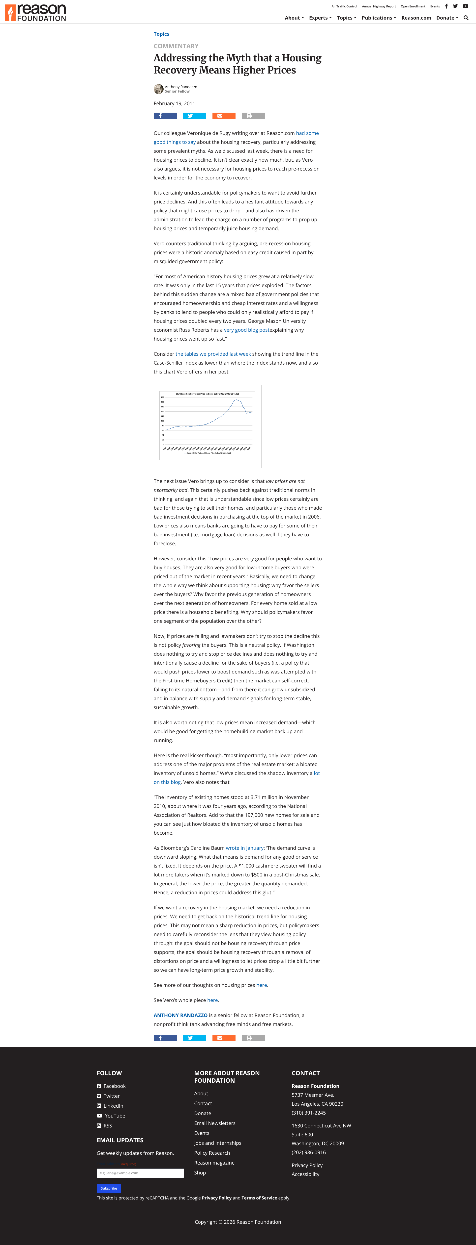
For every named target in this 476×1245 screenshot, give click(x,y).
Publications (377, 17)
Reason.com (416, 17)
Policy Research (212, 1152)
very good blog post (246, 329)
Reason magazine (214, 1162)
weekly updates (124, 1153)
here (261, 985)
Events (435, 6)
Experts (318, 17)
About (292, 17)
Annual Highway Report (379, 6)
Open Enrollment (413, 6)
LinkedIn (113, 1105)
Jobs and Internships (217, 1143)
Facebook (115, 1086)
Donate (445, 17)
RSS (108, 1125)
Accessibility (306, 1174)
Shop (200, 1172)
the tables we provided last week (213, 353)
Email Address (116, 1164)
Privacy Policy (307, 1165)
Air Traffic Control (344, 6)
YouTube (115, 1115)
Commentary (176, 46)
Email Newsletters (215, 1123)
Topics (345, 17)
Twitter (112, 1096)
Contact (203, 1103)
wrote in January (245, 848)
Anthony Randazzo (181, 1015)
